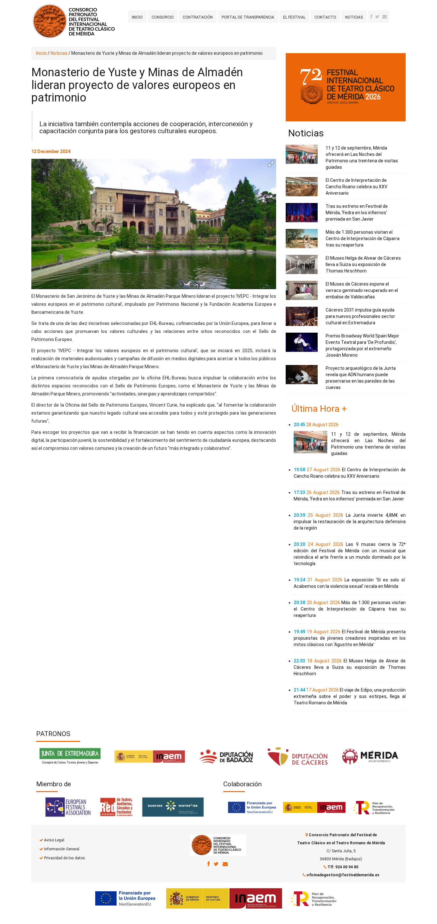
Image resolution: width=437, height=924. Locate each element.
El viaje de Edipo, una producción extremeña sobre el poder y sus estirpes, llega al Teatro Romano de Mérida (350, 696)
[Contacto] (384, 16)
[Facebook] (371, 16)
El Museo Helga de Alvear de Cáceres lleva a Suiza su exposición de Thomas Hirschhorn (363, 264)
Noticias (354, 17)
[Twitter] (377, 16)
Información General (61, 849)
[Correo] (225, 864)
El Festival (294, 17)
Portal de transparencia (248, 17)
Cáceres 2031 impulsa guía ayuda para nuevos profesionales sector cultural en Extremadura (360, 316)
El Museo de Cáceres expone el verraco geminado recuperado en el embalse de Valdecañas (362, 290)
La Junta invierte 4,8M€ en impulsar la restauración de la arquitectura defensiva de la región (350, 522)
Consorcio (163, 17)
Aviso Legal (54, 840)
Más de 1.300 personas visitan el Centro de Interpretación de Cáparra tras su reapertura (363, 238)
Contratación (198, 17)
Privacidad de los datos (64, 858)
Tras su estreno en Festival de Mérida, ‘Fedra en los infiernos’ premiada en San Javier (357, 213)
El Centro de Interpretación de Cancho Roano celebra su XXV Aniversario (356, 187)
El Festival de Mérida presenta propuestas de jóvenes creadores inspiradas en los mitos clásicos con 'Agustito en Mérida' (350, 638)
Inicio (137, 17)
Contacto (325, 17)
